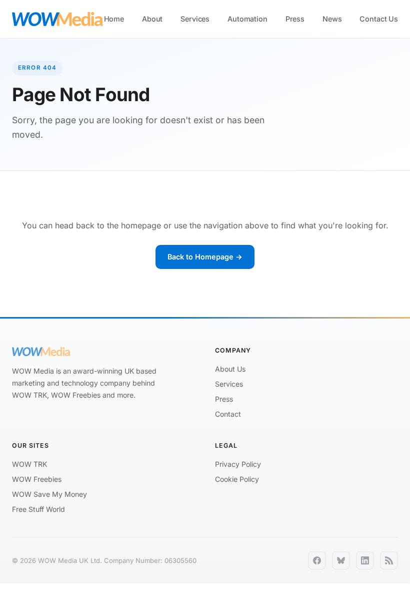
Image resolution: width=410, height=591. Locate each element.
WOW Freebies (37, 479)
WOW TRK (29, 464)
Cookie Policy (237, 479)
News (332, 19)
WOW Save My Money (49, 494)
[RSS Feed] (389, 560)
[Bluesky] (341, 560)
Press (295, 19)
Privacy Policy (238, 464)
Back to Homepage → (205, 256)
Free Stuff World (38, 509)
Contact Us (379, 19)
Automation (248, 19)
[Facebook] (317, 560)
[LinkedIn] (365, 560)
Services (195, 19)
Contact (228, 414)
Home (114, 19)
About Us (230, 369)
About (152, 19)
